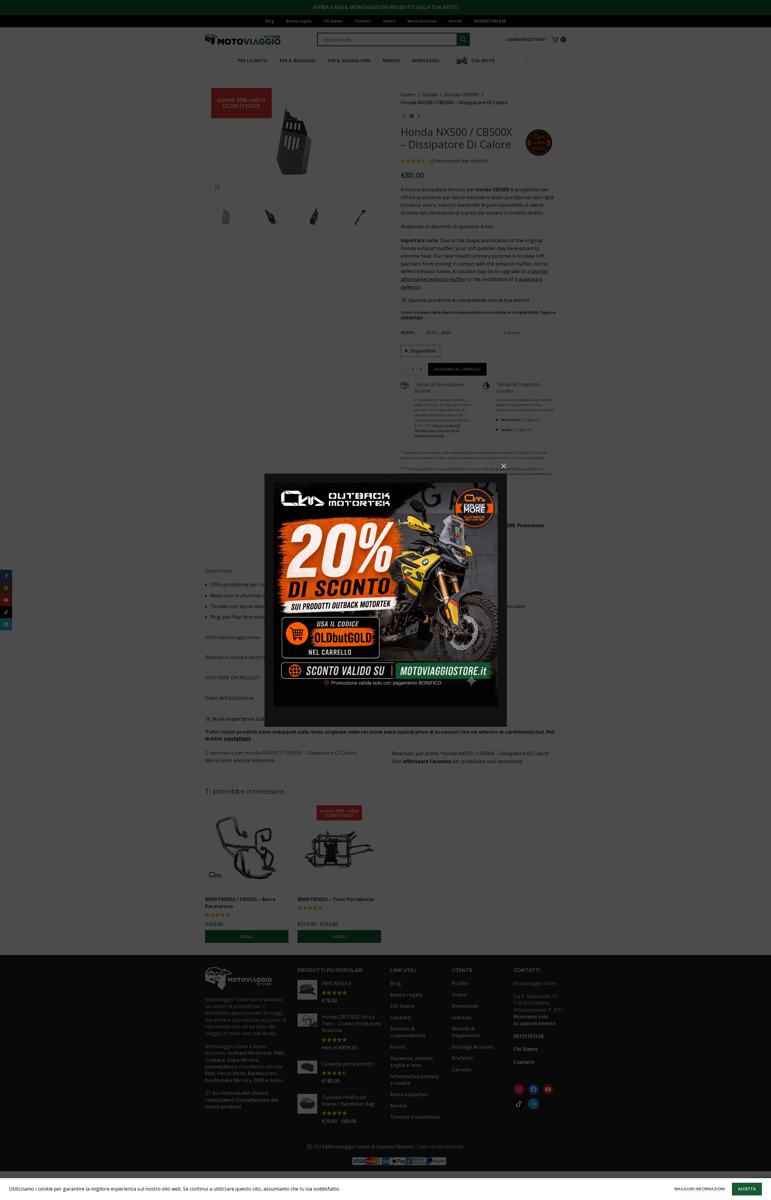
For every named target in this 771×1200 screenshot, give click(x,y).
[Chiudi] (503, 466)
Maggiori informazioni (700, 1189)
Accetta (747, 1189)
